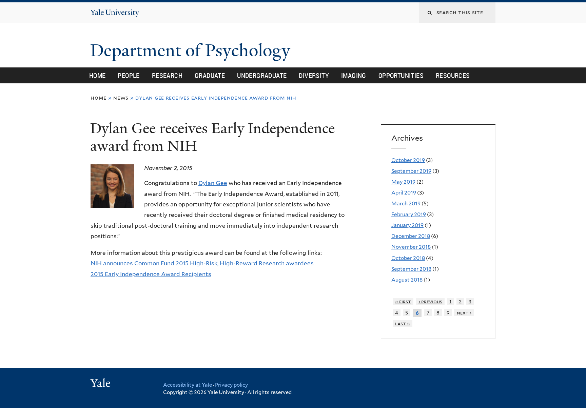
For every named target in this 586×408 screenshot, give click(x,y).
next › (464, 312)
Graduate (210, 75)
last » (402, 323)
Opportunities (401, 75)
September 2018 (411, 269)
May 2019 (403, 182)
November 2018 (411, 247)
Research (167, 75)
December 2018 (410, 236)
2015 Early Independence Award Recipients (151, 274)
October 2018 (408, 258)
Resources (453, 75)
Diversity (314, 75)
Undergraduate (262, 75)
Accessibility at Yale (187, 385)
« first (403, 301)
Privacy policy (231, 385)
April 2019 (403, 192)
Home (97, 75)
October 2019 (408, 160)
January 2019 (407, 225)
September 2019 (411, 171)
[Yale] (101, 384)
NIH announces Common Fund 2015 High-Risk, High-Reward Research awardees (202, 263)
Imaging (353, 75)
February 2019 (408, 214)
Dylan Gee (212, 183)
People (128, 75)
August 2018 (407, 280)
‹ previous (430, 301)
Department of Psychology (192, 50)
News (121, 98)
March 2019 (406, 203)
